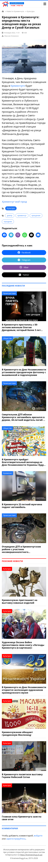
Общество (7, 338)
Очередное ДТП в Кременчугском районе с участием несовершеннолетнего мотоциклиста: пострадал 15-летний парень (23, 549)
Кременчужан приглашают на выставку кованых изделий (19, 601)
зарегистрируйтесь (16, 838)
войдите (38, 835)
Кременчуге (18, 85)
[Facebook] (4, 234)
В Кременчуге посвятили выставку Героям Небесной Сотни (22, 775)
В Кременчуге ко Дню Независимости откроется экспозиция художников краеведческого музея (24, 690)
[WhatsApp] (24, 234)
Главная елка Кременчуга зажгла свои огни (21, 818)
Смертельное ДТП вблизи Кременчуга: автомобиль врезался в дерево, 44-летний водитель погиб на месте (24, 417)
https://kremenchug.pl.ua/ (31, 854)
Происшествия (9, 293)
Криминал (7, 473)
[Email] (38, 234)
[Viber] (17, 234)
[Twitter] (31, 234)
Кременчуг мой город (14, 201)
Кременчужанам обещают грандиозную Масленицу (17, 733)
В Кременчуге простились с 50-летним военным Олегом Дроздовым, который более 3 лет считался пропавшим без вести (21, 327)
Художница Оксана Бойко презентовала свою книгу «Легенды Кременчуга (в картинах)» (23, 645)
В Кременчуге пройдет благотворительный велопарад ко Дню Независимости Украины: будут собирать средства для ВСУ (23, 462)
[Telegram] (11, 234)
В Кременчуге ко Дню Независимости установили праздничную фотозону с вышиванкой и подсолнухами (24, 372)
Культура (11, 208)
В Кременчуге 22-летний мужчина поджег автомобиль (22, 505)
